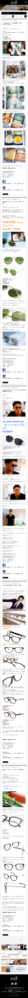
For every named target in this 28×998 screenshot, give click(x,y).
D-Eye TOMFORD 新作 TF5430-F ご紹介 (12, 585)
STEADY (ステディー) (16, 767)
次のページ (21, 939)
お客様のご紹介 (14, 387)
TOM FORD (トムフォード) (17, 199)
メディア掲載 (14, 20)
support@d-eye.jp (20, 989)
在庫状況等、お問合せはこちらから (9, 358)
